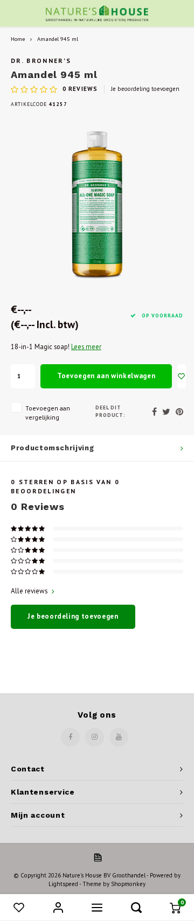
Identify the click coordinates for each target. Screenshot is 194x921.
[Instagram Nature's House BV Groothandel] (94, 737)
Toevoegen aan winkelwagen (106, 375)
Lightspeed (63, 884)
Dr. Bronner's (41, 60)
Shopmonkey (128, 884)
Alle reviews (29, 591)
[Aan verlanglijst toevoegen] (181, 376)
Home (18, 38)
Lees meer (86, 346)
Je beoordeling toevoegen (145, 89)
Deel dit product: (110, 411)
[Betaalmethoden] (97, 856)
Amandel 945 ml (57, 38)
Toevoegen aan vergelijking (47, 412)
